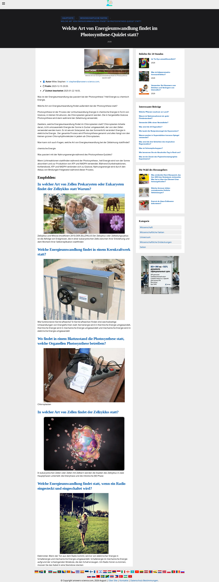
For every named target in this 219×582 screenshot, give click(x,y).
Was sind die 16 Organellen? (150, 127)
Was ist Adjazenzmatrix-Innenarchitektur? (160, 73)
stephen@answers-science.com (84, 81)
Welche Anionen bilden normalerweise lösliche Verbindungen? (160, 190)
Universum (145, 237)
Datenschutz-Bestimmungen (144, 580)
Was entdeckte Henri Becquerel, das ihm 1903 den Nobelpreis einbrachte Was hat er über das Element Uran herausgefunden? (166, 178)
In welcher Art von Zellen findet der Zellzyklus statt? (78, 412)
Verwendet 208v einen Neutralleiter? (153, 122)
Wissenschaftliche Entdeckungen (156, 242)
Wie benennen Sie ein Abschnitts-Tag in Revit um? (160, 152)
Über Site (112, 580)
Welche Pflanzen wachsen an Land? (154, 112)
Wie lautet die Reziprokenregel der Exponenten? (159, 131)
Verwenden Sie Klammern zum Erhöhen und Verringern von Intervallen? (163, 87)
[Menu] (3, 3)
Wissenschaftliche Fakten (152, 232)
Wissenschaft (146, 227)
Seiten (143, 247)
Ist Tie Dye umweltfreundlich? (163, 59)
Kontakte (124, 580)
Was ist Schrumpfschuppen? (151, 148)
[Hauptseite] (109, 2)
